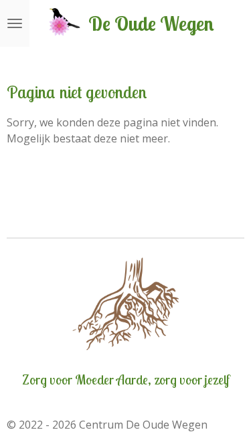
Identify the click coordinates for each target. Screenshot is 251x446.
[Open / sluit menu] (14, 23)
